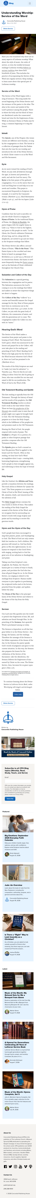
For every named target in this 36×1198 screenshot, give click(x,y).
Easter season (28, 262)
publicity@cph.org (9, 1185)
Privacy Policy (19, 794)
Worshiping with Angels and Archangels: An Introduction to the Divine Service (16, 672)
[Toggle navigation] (29, 3)
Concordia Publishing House (16, 21)
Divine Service (8, 29)
